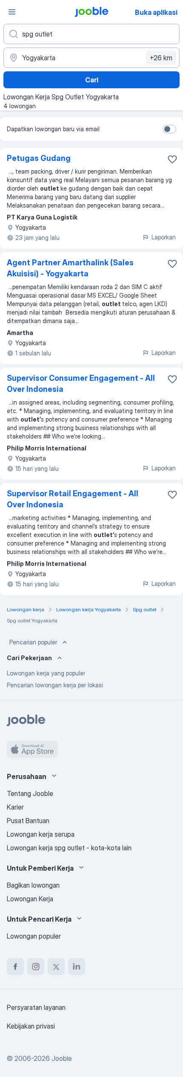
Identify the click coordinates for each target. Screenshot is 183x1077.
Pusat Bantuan (28, 820)
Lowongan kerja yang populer (46, 673)
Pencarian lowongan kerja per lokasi (55, 685)
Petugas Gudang (39, 158)
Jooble (61, 1058)
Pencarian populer (33, 642)
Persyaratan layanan (36, 1007)
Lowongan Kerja (30, 898)
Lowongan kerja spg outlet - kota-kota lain (69, 848)
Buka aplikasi (156, 12)
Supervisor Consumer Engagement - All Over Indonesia (81, 384)
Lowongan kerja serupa (40, 834)
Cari (91, 80)
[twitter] (56, 966)
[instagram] (35, 966)
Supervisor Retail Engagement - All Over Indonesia (72, 499)
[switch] (169, 129)
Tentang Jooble (30, 793)
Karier (15, 807)
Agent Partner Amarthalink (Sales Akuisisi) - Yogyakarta (70, 268)
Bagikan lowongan (33, 885)
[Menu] (11, 11)
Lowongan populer (34, 936)
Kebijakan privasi (31, 1026)
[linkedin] (76, 966)
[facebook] (15, 966)
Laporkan (164, 237)
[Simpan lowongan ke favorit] (172, 159)
